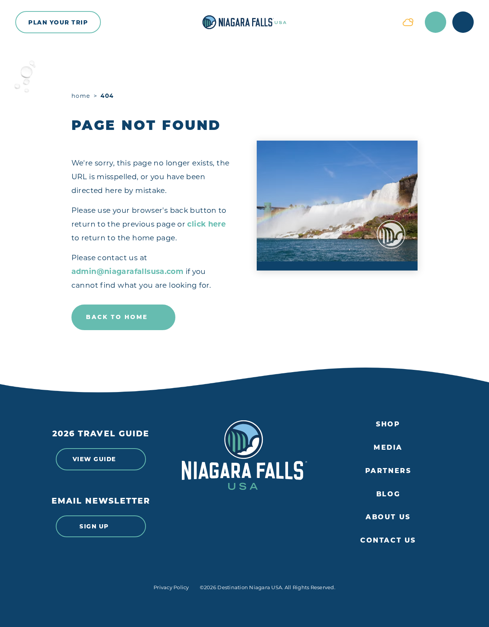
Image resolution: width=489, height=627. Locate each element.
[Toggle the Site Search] (435, 22)
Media (388, 447)
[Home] (244, 22)
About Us (388, 517)
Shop (388, 424)
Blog (388, 494)
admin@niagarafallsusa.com (127, 271)
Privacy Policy (171, 587)
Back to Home (117, 317)
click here (206, 224)
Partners (388, 471)
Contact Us (388, 540)
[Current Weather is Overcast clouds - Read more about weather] (408, 22)
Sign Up (94, 526)
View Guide (94, 459)
